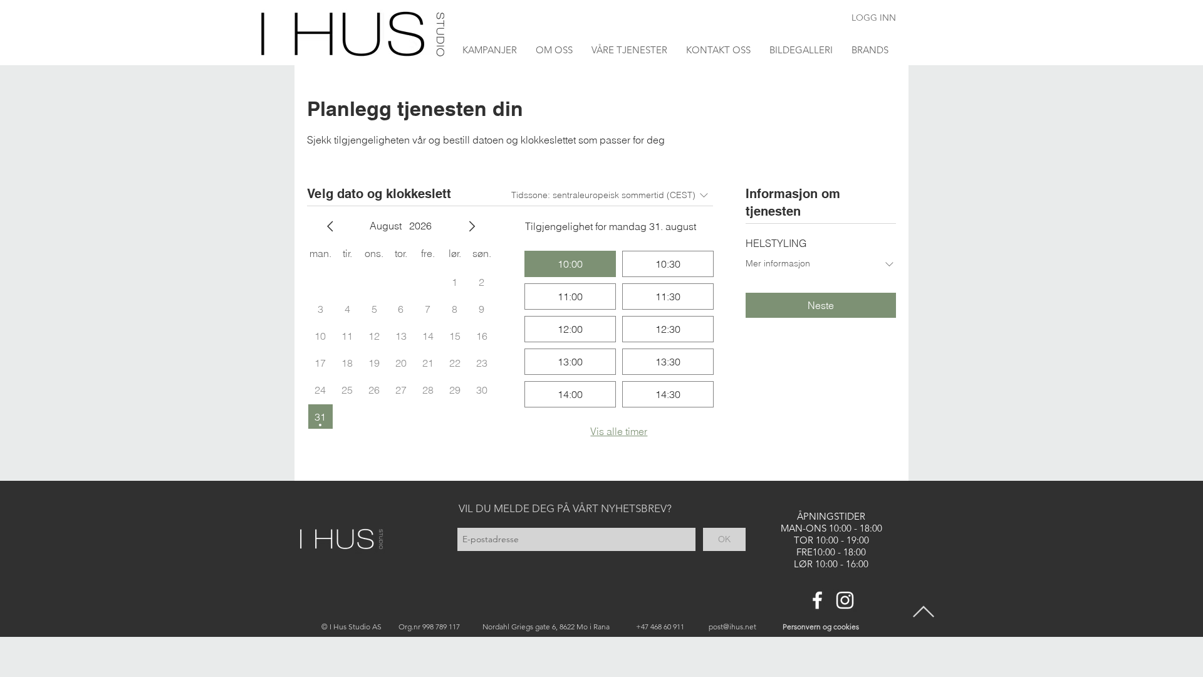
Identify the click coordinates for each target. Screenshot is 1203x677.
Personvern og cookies (821, 626)
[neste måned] (471, 226)
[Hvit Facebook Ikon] (817, 600)
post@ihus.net (732, 626)
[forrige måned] (330, 226)
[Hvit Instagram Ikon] (845, 600)
